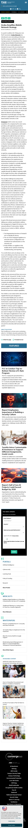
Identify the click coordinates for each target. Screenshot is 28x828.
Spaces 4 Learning (14, 799)
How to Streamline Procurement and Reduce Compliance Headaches (13, 683)
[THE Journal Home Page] (8, 2)
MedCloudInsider (14, 785)
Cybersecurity (6, 569)
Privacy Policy (15, 535)
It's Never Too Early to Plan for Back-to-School (13, 703)
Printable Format (19, 339)
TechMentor (14, 802)
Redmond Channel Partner (14, 795)
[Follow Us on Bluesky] (10, 9)
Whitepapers (9, 620)
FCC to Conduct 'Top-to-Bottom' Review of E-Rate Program (13, 370)
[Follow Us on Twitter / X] (15, 9)
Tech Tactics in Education (14, 804)
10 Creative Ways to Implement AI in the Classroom (14, 630)
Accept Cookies (11, 825)
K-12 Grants (21, 12)
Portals (7, 561)
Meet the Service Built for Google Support (12, 636)
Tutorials (14, 12)
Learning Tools (7, 574)
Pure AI (14, 790)
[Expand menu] (26, 3)
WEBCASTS (7, 596)
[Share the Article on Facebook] (3, 18)
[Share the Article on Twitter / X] (9, 18)
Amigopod (4, 122)
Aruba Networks (15, 35)
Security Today (14, 797)
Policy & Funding (7, 578)
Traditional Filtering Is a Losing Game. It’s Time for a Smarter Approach (13, 606)
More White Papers (8, 650)
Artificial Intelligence (8, 565)
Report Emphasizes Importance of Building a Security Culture (13, 412)
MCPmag (14, 783)
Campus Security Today (14, 773)
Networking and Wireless (7, 21)
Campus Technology (14, 776)
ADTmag (14, 768)
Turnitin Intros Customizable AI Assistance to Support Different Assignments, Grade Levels (14, 450)
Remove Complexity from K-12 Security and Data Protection (14, 624)
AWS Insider (14, 771)
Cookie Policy (18, 818)
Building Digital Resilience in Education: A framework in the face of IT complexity (14, 600)
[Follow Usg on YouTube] (17, 9)
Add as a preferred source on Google (10, 6)
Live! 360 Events (14, 780)
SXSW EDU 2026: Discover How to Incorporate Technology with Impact (13, 662)
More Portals (6, 587)
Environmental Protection (14, 778)
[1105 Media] (14, 763)
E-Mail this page (7, 339)
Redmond (14, 792)
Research (5, 583)
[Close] (21, 807)
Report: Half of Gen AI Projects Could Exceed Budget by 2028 (11, 487)
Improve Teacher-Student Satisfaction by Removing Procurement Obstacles (13, 724)
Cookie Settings (11, 821)
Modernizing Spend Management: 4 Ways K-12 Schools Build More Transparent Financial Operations (13, 643)
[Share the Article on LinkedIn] (6, 18)
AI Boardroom (14, 766)
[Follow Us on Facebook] (13, 9)
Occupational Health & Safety (14, 787)
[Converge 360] (14, 756)
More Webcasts (7, 612)
